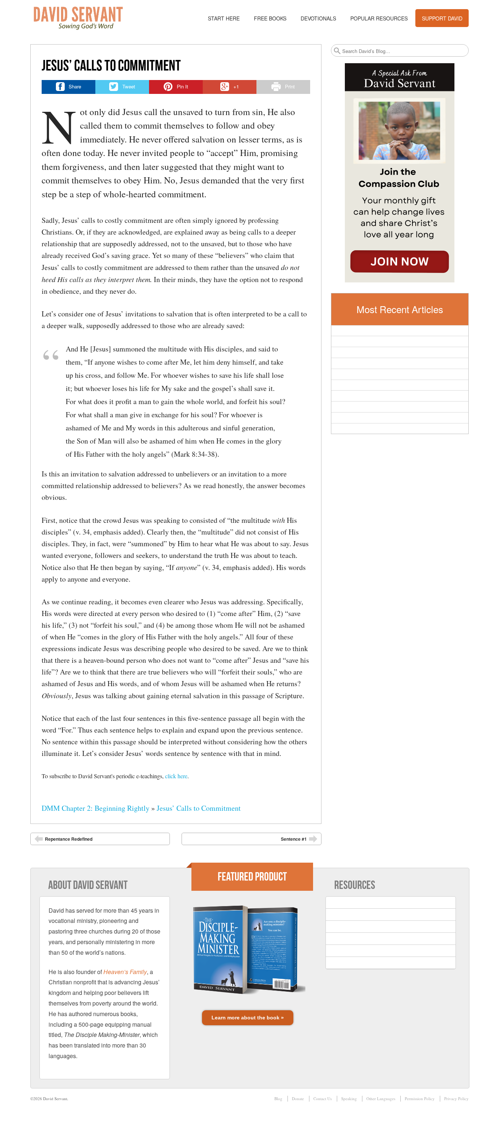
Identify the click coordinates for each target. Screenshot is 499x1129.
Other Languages (380, 1098)
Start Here (224, 18)
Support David (442, 18)
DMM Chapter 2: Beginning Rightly (95, 808)
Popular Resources (379, 18)
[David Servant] (83, 18)
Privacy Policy (456, 1098)
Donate (298, 1098)
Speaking (349, 1098)
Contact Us (322, 1098)
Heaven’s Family (125, 972)
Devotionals (318, 18)
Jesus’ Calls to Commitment (199, 808)
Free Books (270, 18)
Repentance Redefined (68, 839)
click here (176, 776)
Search (337, 50)
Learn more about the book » (248, 1017)
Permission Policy (420, 1098)
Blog (278, 1098)
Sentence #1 (294, 839)
